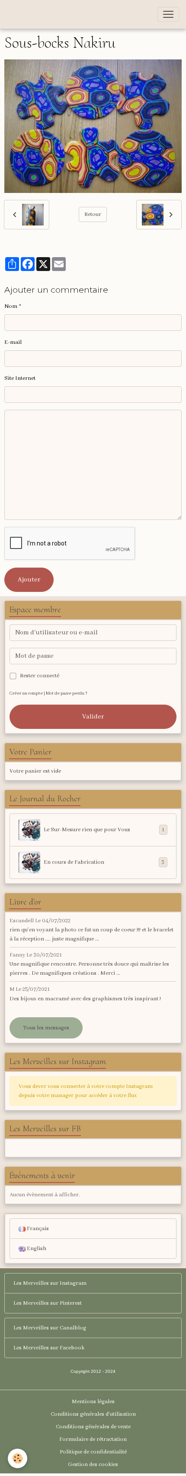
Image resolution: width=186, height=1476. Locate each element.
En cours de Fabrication (104, 862)
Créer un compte (26, 693)
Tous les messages (46, 1028)
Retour (92, 214)
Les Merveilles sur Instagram (50, 1283)
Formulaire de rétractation (93, 1439)
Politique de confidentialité (93, 1452)
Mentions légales (93, 1401)
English (36, 1248)
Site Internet (19, 378)
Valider (93, 717)
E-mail (13, 342)
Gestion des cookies (93, 1464)
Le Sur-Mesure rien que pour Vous (104, 830)
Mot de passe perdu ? (66, 693)
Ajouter (29, 580)
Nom (10, 306)
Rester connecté (39, 675)
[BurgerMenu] (168, 14)
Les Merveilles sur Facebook (48, 1348)
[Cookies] (17, 1458)
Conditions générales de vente (93, 1426)
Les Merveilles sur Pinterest (47, 1303)
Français (37, 1228)
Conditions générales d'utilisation (93, 1414)
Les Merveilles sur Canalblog (49, 1328)
